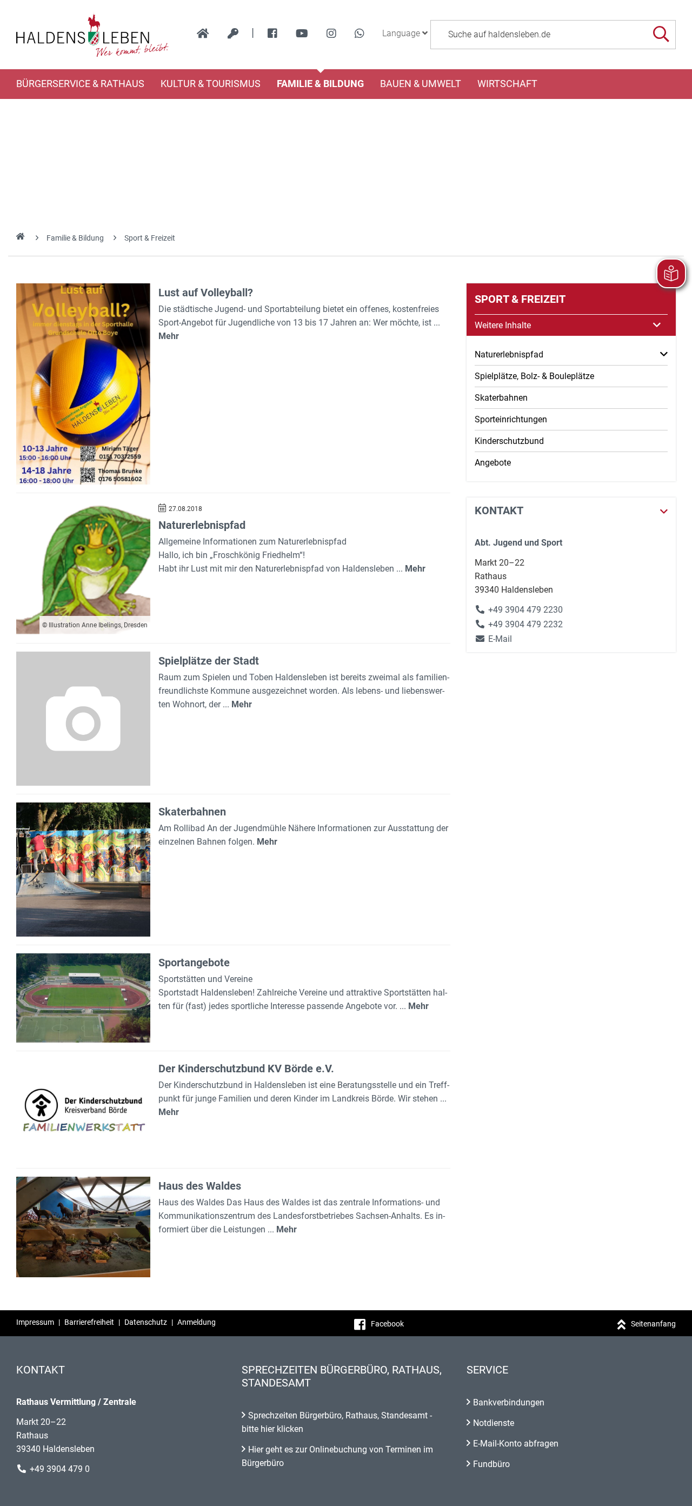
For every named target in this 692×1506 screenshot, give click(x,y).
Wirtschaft (507, 83)
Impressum (35, 1322)
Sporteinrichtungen (511, 419)
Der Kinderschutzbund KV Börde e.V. (246, 1068)
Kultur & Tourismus (211, 83)
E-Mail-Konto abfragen (515, 1443)
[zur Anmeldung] (233, 33)
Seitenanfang (653, 1323)
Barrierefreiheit (89, 1322)
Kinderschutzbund (509, 441)
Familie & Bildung (320, 83)
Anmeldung (196, 1322)
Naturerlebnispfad (201, 525)
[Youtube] (302, 33)
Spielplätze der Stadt (208, 660)
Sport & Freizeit (149, 238)
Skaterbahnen (192, 811)
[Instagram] (331, 33)
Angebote (493, 462)
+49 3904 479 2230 (525, 610)
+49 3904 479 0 (60, 1469)
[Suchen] (661, 34)
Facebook (387, 1323)
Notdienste (493, 1423)
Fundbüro (491, 1464)
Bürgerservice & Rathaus (80, 83)
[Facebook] (272, 33)
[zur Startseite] (203, 33)
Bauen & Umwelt (420, 83)
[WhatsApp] (359, 33)
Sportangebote (194, 962)
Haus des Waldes (199, 1185)
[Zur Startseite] (92, 34)
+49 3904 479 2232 (525, 624)
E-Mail (493, 639)
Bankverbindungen (508, 1402)
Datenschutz (145, 1322)
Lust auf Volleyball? (205, 292)
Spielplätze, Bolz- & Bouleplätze (534, 376)
